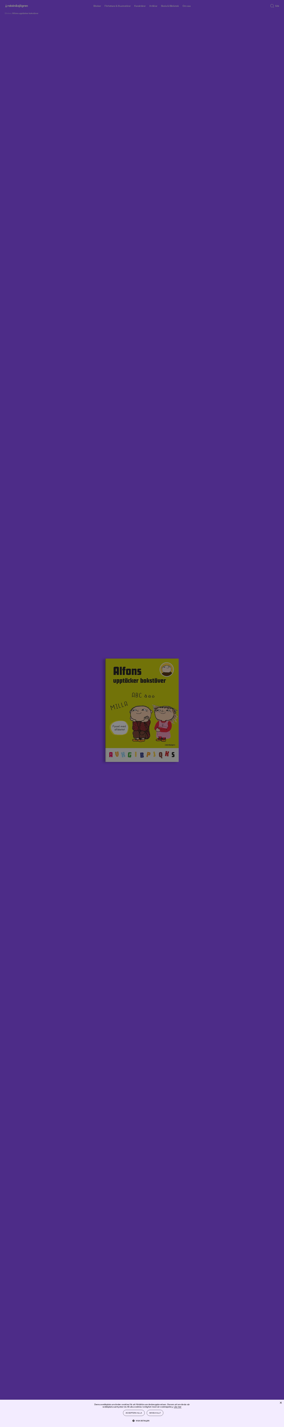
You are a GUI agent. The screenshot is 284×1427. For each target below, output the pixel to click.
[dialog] (142, 713)
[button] (142, 1420)
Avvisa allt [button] (155, 1413)
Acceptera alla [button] (134, 1413)
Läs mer (177, 1406)
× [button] (281, 1403)
